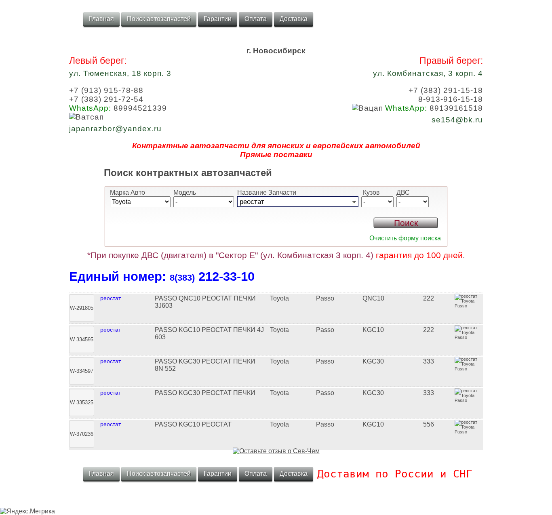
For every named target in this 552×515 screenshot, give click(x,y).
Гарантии (218, 18)
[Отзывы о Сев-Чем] (276, 451)
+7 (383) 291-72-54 (106, 99)
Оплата (255, 18)
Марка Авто (127, 192)
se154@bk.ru (457, 120)
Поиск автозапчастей (159, 18)
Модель (184, 192)
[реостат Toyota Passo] (276, 291)
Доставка (294, 18)
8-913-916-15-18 (450, 99)
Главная (101, 18)
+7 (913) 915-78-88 (106, 90)
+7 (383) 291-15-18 (446, 90)
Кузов (370, 192)
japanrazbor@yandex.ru (115, 128)
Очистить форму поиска (405, 238)
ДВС (403, 192)
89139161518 (434, 108)
